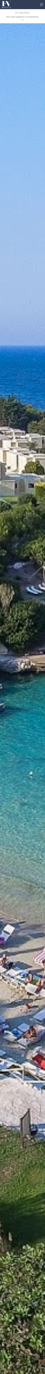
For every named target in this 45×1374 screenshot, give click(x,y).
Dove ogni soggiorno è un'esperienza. (22, 16)
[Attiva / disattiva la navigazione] (41, 4)
